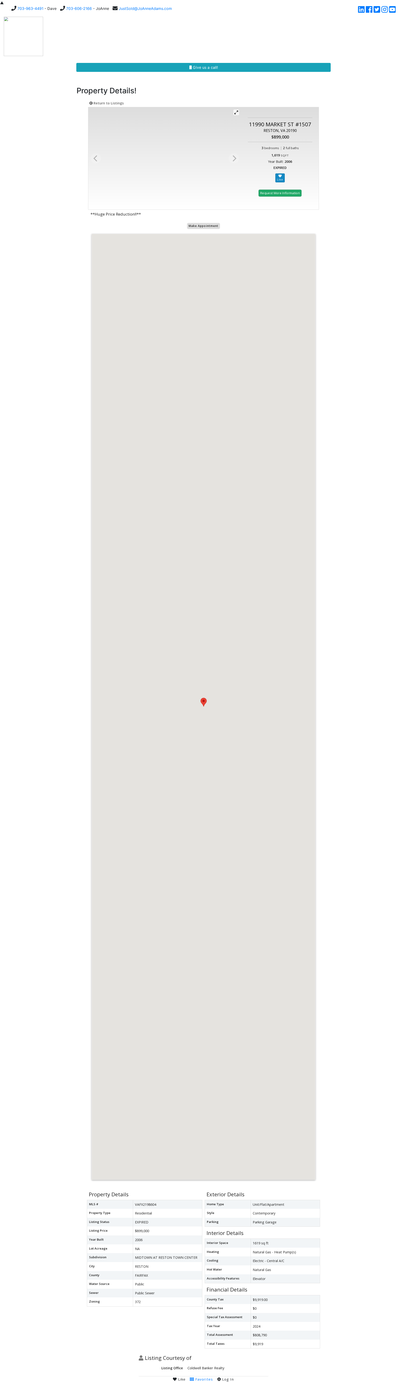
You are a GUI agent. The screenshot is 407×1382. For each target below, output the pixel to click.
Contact (377, 36)
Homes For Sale (145, 36)
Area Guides (285, 36)
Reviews (257, 36)
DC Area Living (347, 36)
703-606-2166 (79, 8)
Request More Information (280, 193)
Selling (200, 36)
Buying (178, 36)
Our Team (228, 36)
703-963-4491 (30, 8)
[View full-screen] (236, 112)
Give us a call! (205, 67)
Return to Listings (108, 103)
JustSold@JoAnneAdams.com (145, 8)
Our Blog (316, 36)
